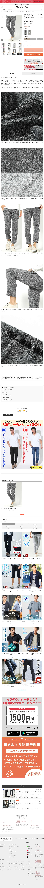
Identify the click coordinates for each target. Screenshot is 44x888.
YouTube (29, 850)
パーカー (1, 864)
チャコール (25, 34)
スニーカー (23, 866)
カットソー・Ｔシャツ (10, 863)
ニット (8, 870)
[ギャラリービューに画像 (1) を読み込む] (3, 45)
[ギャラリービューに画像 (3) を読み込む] (14, 45)
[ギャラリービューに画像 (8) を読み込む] (19, 50)
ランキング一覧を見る (22, 689)
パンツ (22, 524)
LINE (29, 846)
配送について (11, 848)
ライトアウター (8, 526)
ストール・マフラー (31, 867)
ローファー (23, 867)
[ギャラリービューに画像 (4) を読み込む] (19, 45)
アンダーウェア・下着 (31, 873)
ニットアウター (2, 867)
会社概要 (1, 846)
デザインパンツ (16, 867)
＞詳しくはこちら (39, 829)
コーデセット (35, 528)
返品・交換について (12, 851)
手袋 (29, 869)
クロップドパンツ (17, 869)
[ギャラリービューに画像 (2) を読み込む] (8, 45)
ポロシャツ (8, 528)
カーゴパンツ (16, 866)
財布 (29, 875)
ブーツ (22, 863)
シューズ (22, 528)
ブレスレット (30, 870)
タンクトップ (9, 869)
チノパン (15, 863)
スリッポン (23, 869)
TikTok (29, 852)
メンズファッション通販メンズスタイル (7, 11)
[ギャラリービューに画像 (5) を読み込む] (3, 50)
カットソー (22, 526)
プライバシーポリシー (12, 855)
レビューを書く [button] (8, 414)
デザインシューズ (24, 864)
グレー (29, 34)
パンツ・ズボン (16, 11)
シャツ (35, 526)
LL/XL (40, 38)
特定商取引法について (12, 857)
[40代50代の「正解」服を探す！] (42, 9)
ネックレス (30, 864)
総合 (8, 524)
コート (1, 869)
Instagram (30, 848)
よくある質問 (11, 853)
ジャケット (35, 524)
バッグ (29, 863)
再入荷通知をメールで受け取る (33, 54)
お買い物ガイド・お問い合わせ (14, 846)
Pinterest (29, 854)
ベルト (29, 866)
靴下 (29, 872)
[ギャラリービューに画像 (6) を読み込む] (8, 50)
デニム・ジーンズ (17, 864)
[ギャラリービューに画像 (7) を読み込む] (14, 50)
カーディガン (2, 866)
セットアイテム (9, 867)
